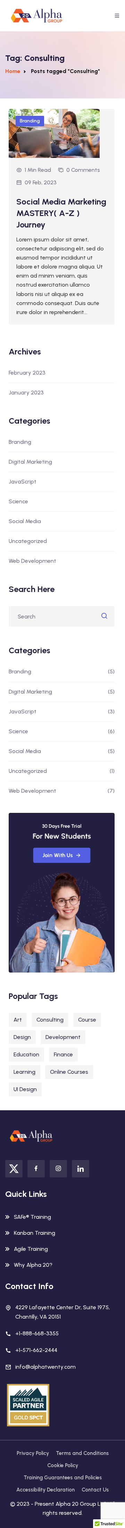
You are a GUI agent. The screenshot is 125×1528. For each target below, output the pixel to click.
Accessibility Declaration (45, 1490)
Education (26, 1054)
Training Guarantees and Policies (63, 1477)
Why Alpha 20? (33, 1265)
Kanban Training (34, 1233)
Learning (24, 1072)
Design (22, 1037)
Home (12, 71)
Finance (63, 1054)
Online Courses (69, 1072)
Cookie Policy (62, 1465)
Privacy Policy (33, 1453)
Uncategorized (28, 541)
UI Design (25, 1089)
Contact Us (95, 1490)
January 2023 (26, 392)
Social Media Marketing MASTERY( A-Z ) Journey (61, 213)
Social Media (25, 521)
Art (18, 1019)
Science (18, 501)
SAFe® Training (32, 1217)
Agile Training (31, 1249)
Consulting (50, 1019)
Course (87, 1019)
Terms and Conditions (82, 1453)
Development (63, 1037)
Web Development (32, 561)
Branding (30, 121)
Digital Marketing (30, 461)
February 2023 (27, 372)
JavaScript (22, 481)
